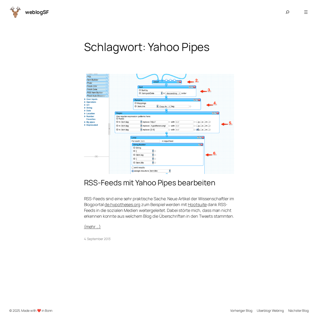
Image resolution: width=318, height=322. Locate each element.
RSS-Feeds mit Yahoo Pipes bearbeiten (149, 182)
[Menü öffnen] (306, 12)
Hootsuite (197, 204)
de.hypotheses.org (122, 204)
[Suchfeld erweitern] (287, 12)
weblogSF (37, 12)
